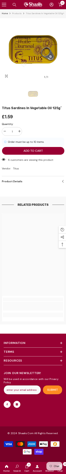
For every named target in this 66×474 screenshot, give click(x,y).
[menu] (4, 4)
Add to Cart (33, 151)
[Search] (14, 5)
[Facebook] (7, 404)
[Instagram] (16, 404)
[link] (17, 468)
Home (5, 13)
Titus (16, 168)
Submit (52, 390)
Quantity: (7, 124)
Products (17, 13)
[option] (33, 49)
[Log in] (51, 4)
